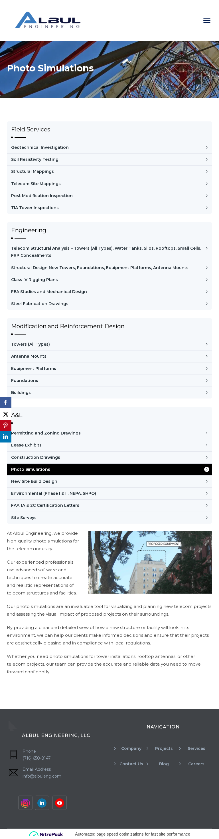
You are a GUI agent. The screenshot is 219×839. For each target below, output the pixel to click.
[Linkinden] (42, 803)
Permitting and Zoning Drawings (46, 433)
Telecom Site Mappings (36, 183)
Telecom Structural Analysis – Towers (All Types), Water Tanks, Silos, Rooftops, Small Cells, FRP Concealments (106, 252)
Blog (164, 763)
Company (131, 748)
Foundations (24, 380)
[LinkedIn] (5, 436)
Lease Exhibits (26, 445)
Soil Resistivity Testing (34, 159)
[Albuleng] (48, 20)
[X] (5, 414)
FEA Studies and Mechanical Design (49, 291)
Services (196, 748)
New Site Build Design (34, 481)
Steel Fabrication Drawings (39, 303)
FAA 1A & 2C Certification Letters (45, 505)
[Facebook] (5, 402)
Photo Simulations (30, 469)
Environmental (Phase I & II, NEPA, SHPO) (53, 493)
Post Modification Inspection (42, 195)
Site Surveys (23, 517)
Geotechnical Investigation (40, 147)
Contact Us (131, 763)
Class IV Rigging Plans (34, 279)
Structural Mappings (32, 171)
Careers (196, 763)
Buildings (21, 392)
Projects (164, 748)
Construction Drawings (35, 457)
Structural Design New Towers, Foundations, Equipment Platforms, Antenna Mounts (99, 267)
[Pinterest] (5, 425)
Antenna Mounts (28, 356)
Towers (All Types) (30, 344)
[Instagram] (25, 803)
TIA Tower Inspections (35, 207)
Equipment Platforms (33, 368)
